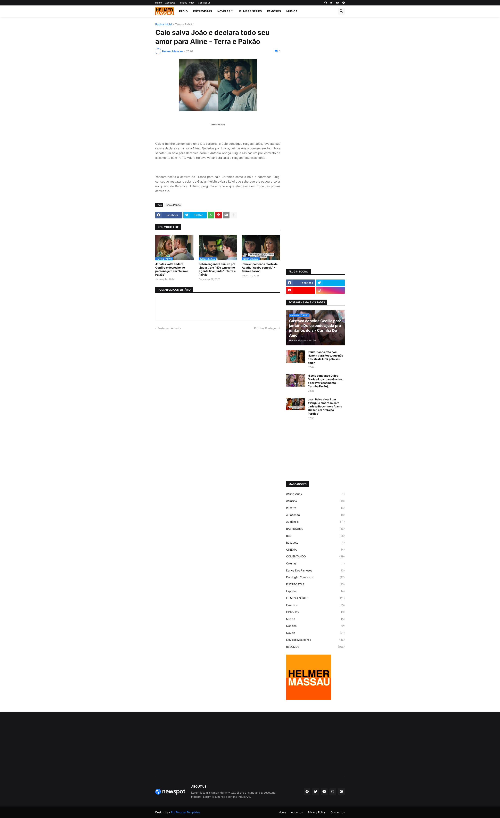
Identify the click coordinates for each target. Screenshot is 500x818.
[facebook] (325, 2)
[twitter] (331, 2)
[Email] (226, 215)
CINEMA (315, 549)
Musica (315, 619)
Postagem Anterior (169, 328)
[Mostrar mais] (233, 215)
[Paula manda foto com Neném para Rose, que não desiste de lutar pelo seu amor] (295, 356)
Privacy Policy (187, 2)
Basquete (315, 542)
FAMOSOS (274, 11)
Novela (315, 632)
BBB (315, 535)
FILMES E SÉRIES (250, 11)
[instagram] (330, 290)
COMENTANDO (315, 556)
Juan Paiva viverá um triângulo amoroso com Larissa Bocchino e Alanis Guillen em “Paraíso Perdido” (325, 406)
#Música (315, 501)
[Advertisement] (315, 81)
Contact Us (204, 2)
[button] (341, 11)
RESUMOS (315, 646)
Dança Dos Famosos (315, 570)
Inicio (183, 11)
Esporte (315, 591)
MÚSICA (291, 11)
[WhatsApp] (211, 215)
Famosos (315, 605)
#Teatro (315, 507)
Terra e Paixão (184, 24)
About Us (170, 2)
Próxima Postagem (266, 328)
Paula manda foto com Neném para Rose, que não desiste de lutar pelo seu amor (325, 357)
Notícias (315, 625)
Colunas (315, 563)
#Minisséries (315, 494)
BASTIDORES (315, 528)
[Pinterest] (218, 215)
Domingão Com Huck (315, 577)
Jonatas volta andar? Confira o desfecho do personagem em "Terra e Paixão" (171, 269)
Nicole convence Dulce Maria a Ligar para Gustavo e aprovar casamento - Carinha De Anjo (326, 381)
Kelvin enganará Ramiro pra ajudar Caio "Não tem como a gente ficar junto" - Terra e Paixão (217, 269)
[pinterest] (343, 2)
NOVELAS (223, 11)
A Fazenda (315, 514)
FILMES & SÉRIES (315, 598)
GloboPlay (315, 612)
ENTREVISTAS (202, 11)
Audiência (315, 521)
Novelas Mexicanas (315, 639)
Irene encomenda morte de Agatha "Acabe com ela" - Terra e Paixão (260, 267)
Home (158, 2)
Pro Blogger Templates (185, 812)
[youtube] (337, 2)
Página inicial (163, 24)
